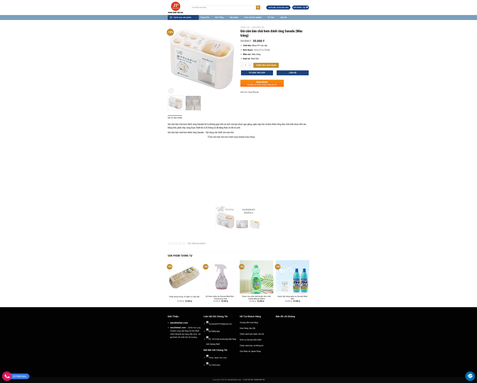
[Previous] (172, 59)
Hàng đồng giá (258, 27)
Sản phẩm (234, 17)
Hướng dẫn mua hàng (249, 322)
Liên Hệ (283, 17)
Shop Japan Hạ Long (217, 358)
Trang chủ (244, 27)
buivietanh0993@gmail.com (220, 324)
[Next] (232, 59)
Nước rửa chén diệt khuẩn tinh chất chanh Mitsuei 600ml (256, 297)
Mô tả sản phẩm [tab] (175, 118)
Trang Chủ (204, 17)
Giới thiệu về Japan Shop (250, 351)
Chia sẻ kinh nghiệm (253, 17)
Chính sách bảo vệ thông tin (251, 345)
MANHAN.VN (259, 380)
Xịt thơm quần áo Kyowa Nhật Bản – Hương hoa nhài (220, 297)
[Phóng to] (171, 90)
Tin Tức (271, 17)
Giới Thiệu (219, 17)
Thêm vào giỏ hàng (266, 65)
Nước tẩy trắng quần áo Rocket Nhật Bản (292, 297)
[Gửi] (258, 7)
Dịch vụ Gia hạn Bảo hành (250, 340)
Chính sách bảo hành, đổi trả (252, 334)
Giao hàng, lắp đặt (247, 328)
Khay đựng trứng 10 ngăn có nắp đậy (184, 297)
